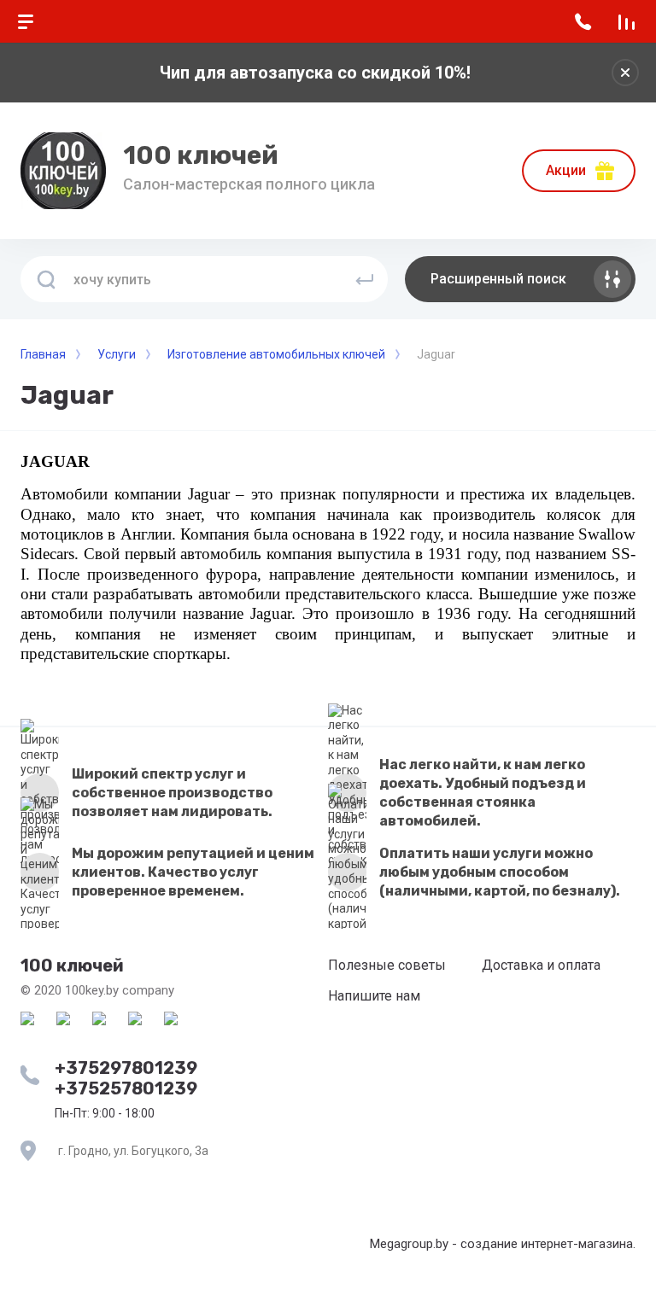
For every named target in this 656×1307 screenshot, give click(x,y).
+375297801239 (126, 1068)
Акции (566, 170)
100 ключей (200, 155)
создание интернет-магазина (546, 1244)
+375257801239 (126, 1088)
